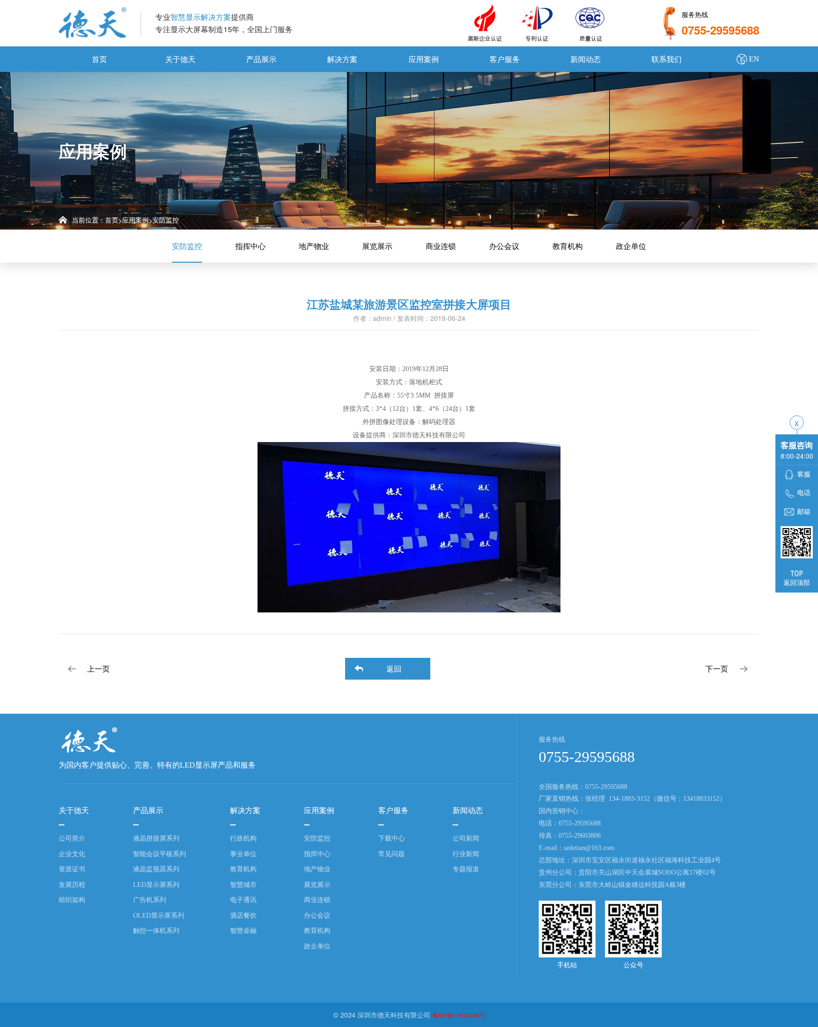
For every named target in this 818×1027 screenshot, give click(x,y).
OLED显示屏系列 (158, 915)
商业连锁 (441, 245)
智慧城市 (243, 884)
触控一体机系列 (156, 930)
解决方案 (342, 58)
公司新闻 (466, 838)
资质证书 (72, 869)
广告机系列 (149, 899)
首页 (99, 58)
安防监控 (165, 219)
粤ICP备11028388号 (458, 1015)
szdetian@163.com (589, 847)
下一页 (716, 668)
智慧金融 (243, 930)
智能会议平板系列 (159, 854)
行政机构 (243, 838)
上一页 (98, 668)
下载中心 (391, 838)
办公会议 (504, 245)
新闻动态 (585, 58)
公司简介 (72, 838)
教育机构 (567, 245)
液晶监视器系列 (156, 869)
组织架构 (72, 899)
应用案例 (424, 58)
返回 (393, 668)
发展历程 (72, 884)
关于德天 (180, 58)
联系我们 (666, 58)
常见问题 (391, 854)
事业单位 (243, 854)
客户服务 (504, 58)
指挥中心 (250, 245)
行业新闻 (466, 854)
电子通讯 (243, 899)
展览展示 (377, 245)
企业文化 (72, 854)
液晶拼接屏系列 (156, 838)
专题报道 (466, 869)
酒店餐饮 (243, 915)
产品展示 (261, 58)
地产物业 (314, 245)
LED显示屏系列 (156, 884)
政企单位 (631, 245)
